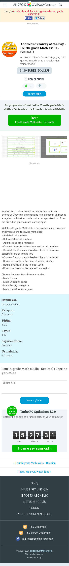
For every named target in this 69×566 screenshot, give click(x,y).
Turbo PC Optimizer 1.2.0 (38, 412)
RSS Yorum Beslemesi (38, 532)
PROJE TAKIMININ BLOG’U (34, 514)
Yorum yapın (34, 93)
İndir (34, 120)
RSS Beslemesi (38, 526)
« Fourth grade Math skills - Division (34, 463)
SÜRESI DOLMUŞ (34, 70)
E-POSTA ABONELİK (34, 495)
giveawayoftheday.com (41, 551)
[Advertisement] (34, 33)
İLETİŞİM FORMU (34, 501)
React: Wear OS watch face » (34, 471)
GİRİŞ (34, 483)
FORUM (34, 508)
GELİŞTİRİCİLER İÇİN (34, 489)
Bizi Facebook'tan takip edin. (37, 538)
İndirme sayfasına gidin (34, 448)
